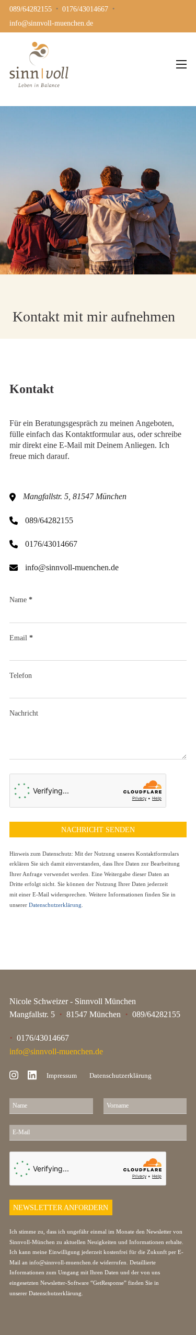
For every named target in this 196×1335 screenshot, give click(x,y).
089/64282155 (49, 520)
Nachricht (23, 713)
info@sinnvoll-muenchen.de (72, 567)
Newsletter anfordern (60, 1207)
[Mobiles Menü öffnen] (181, 64)
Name (20, 599)
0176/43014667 (51, 543)
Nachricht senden (98, 829)
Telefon (20, 675)
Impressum (62, 1075)
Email (21, 637)
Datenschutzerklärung (55, 905)
